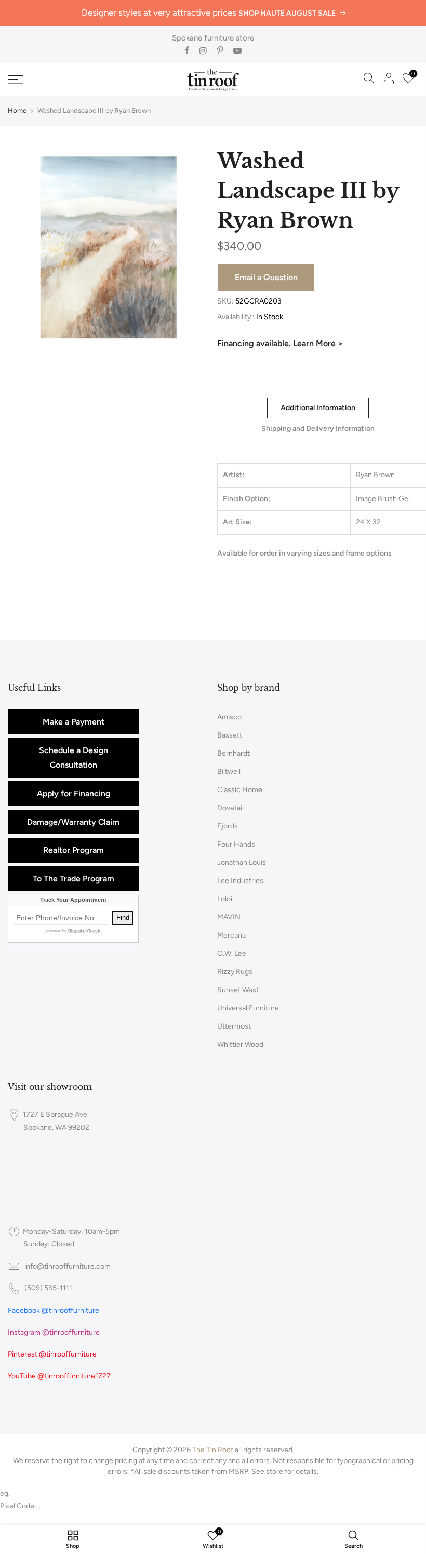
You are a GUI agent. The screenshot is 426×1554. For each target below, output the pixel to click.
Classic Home (239, 789)
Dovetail (230, 808)
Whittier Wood (240, 1044)
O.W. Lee (231, 953)
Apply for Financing (73, 793)
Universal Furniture (248, 1008)
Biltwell (229, 771)
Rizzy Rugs (234, 971)
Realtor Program (73, 850)
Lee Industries (240, 880)
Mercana (231, 935)
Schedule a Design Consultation (73, 757)
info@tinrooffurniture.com (67, 1266)
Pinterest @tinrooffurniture (52, 1354)
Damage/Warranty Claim (73, 822)
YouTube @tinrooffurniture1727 (59, 1376)
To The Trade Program (73, 879)
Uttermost (234, 1026)
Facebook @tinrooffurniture (53, 1310)
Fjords (227, 826)
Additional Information (317, 407)
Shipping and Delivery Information (317, 428)
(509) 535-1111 (48, 1288)
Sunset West (238, 989)
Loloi (224, 898)
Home (17, 110)
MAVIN (229, 917)
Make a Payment (73, 722)
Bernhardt (233, 753)
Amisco (229, 717)
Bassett (229, 735)
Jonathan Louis (241, 862)
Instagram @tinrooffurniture (54, 1332)
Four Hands (236, 844)
